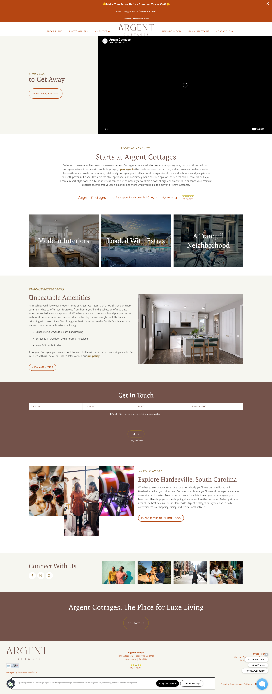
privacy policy (153, 414)
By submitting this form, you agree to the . (136, 414)
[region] (113, 683)
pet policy (93, 356)
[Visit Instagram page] (49, 575)
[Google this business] (40, 575)
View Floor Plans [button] (45, 93)
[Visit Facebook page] (32, 575)
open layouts (127, 169)
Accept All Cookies (168, 683)
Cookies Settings (192, 683)
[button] (267, 3)
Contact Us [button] (136, 623)
